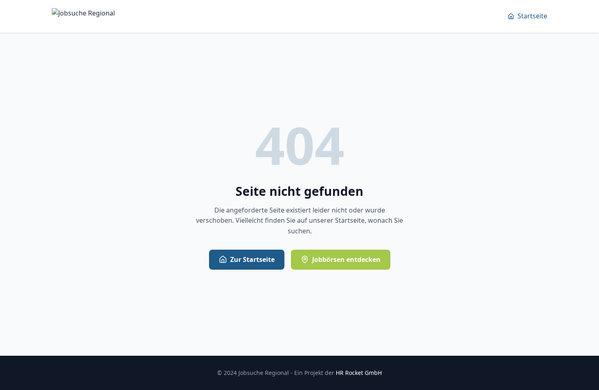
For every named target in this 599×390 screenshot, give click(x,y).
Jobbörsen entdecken (346, 259)
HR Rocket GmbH (359, 373)
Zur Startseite (252, 259)
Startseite (532, 15)
